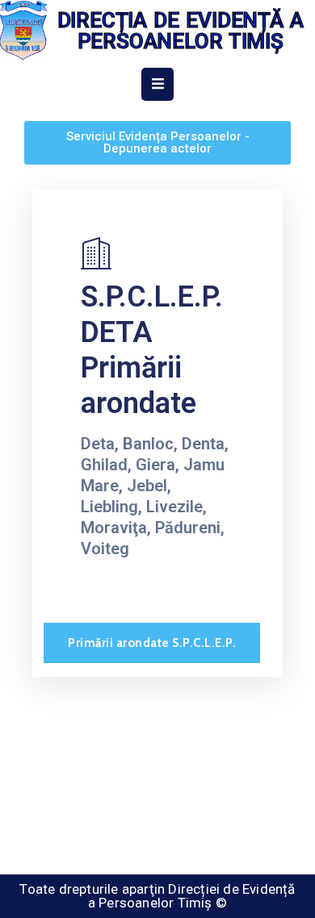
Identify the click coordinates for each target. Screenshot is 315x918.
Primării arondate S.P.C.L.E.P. (152, 643)
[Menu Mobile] (157, 84)
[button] (157, 143)
